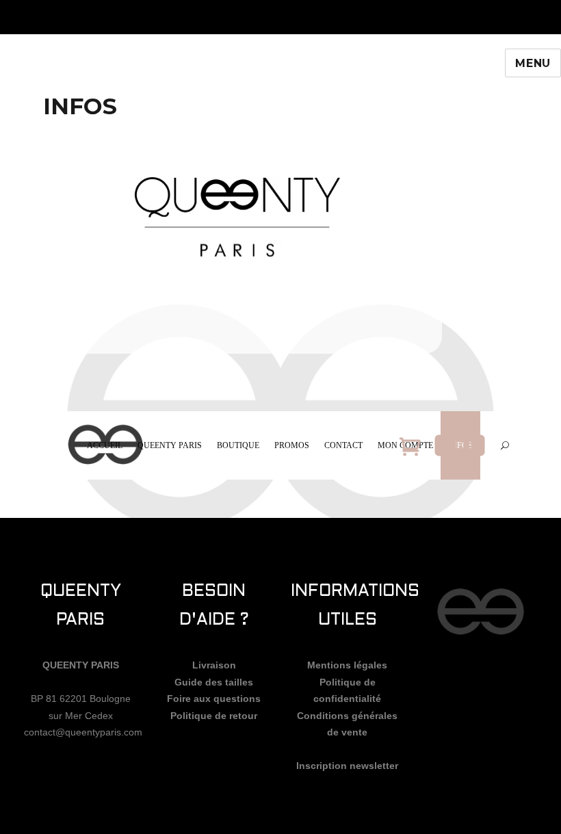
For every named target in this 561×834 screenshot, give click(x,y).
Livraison (214, 665)
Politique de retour (213, 715)
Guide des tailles (213, 682)
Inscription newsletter (347, 765)
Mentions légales (347, 665)
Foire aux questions (214, 698)
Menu (533, 63)
